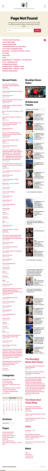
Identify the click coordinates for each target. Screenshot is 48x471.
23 (21, 408)
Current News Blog (8, 42)
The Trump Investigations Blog (12, 49)
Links (28, 426)
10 (3, 406)
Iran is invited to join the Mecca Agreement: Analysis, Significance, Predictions (11, 85)
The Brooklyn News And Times (34, 360)
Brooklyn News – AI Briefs (8, 379)
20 (12, 408)
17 (3, 408)
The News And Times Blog (10, 40)
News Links (6, 55)
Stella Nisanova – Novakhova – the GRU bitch (16, 60)
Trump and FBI (6, 187)
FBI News (4, 212)
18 (6, 408)
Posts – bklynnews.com (10, 62)
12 (9, 406)
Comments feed (29, 456)
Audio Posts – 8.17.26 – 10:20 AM (10, 183)
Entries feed (28, 454)
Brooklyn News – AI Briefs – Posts (13, 68)
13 (12, 406)
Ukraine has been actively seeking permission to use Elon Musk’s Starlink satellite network (11, 134)
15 (18, 406)
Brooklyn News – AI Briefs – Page (13, 66)
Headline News (6, 208)
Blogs (3, 221)
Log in (26, 452)
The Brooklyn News (11, 466)
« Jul (4, 413)
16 (21, 406)
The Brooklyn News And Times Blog (14, 46)
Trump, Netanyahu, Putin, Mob (9, 246)
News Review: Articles (8, 242)
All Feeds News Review (9, 71)
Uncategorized (6, 393)
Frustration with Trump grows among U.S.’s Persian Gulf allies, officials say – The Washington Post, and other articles (12, 237)
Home (4, 57)
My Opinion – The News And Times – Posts (16, 51)
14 (15, 406)
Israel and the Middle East (8, 204)
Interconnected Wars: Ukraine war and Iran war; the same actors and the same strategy (12, 165)
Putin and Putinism (7, 200)
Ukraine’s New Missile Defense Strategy (12, 91)
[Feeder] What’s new (7, 95)
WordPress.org (29, 457)
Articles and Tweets (7, 225)
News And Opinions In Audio (9, 345)
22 (18, 408)
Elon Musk (4, 217)
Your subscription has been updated (11, 171)
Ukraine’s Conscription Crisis (9, 145)
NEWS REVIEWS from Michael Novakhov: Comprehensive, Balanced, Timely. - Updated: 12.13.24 (34, 436)
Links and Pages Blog (9, 44)
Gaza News (5, 368)
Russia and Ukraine (7, 196)
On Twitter (5, 53)
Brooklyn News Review (9, 64)
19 (9, 408)
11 (6, 406)
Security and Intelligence (8, 191)
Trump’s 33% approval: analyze (10, 179)
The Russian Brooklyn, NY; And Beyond (12, 251)
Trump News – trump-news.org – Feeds (35, 442)
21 (15, 408)
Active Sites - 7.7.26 (30, 430)
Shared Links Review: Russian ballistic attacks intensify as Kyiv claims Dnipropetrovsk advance (11, 363)
